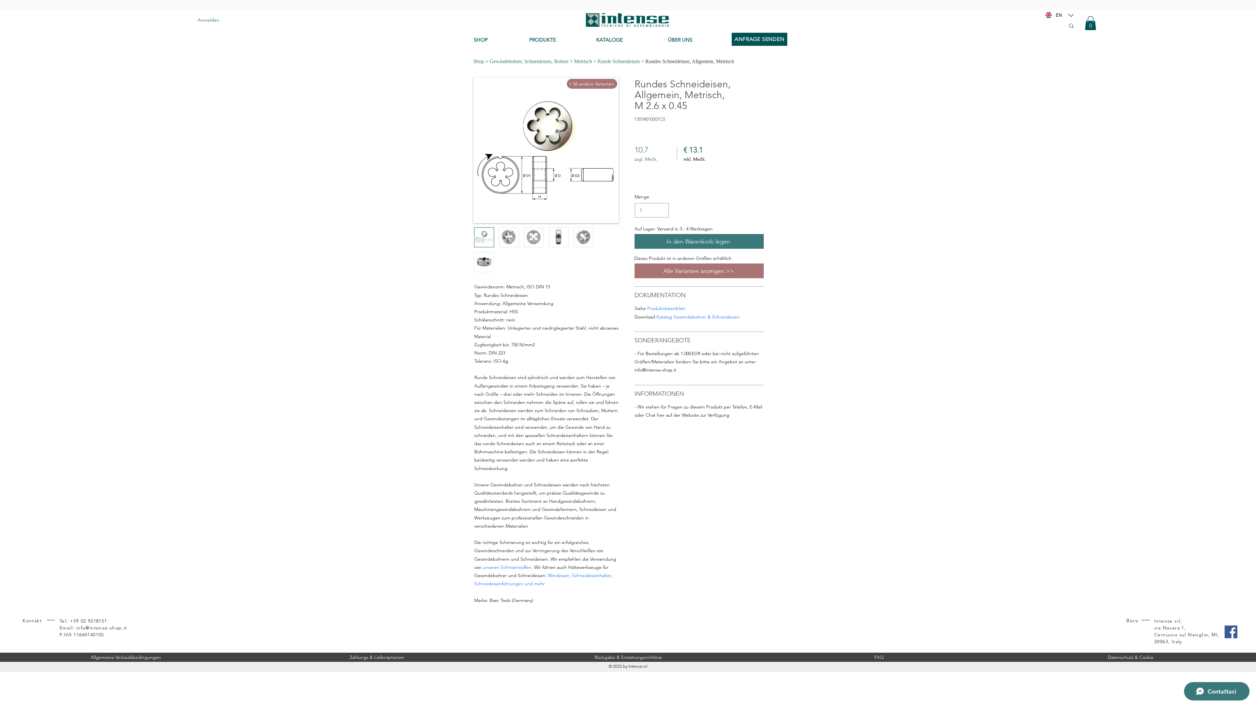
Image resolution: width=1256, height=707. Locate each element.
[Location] (1070, 15)
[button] (1090, 23)
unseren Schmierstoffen (507, 567)
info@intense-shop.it (655, 370)
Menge (642, 196)
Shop (478, 61)
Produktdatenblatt (666, 308)
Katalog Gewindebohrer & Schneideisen (698, 317)
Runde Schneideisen (619, 61)
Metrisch (583, 61)
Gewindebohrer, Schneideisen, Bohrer (529, 61)
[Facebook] (1231, 631)
